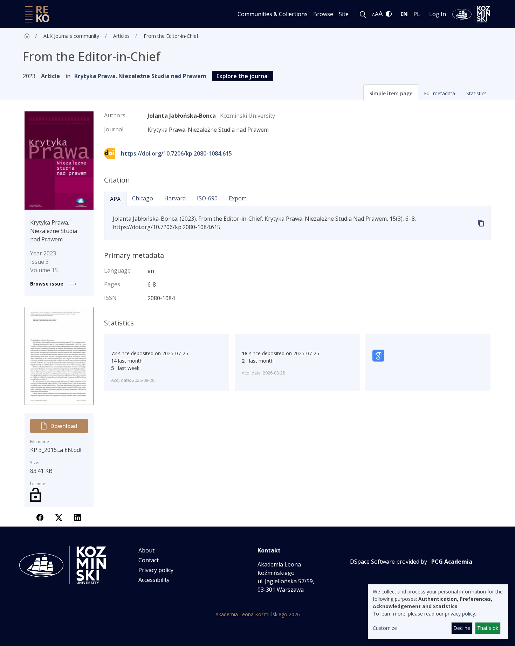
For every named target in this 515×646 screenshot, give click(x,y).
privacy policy (460, 613)
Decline (461, 628)
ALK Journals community (71, 36)
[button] (390, 92)
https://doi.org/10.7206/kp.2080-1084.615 (176, 153)
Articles (121, 36)
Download (63, 426)
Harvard (175, 198)
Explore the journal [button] (243, 76)
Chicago (142, 198)
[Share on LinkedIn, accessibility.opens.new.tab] (77, 517)
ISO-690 (207, 198)
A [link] (373, 15)
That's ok (487, 628)
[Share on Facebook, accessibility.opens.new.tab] (39, 517)
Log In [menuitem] (437, 14)
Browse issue (47, 283)
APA (115, 199)
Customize (385, 628)
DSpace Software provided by (388, 561)
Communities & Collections (273, 14)
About (146, 550)
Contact (148, 560)
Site (344, 14)
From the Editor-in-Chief (171, 36)
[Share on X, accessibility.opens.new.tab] (58, 517)
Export (237, 198)
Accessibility (154, 580)
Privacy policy (155, 570)
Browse (323, 14)
